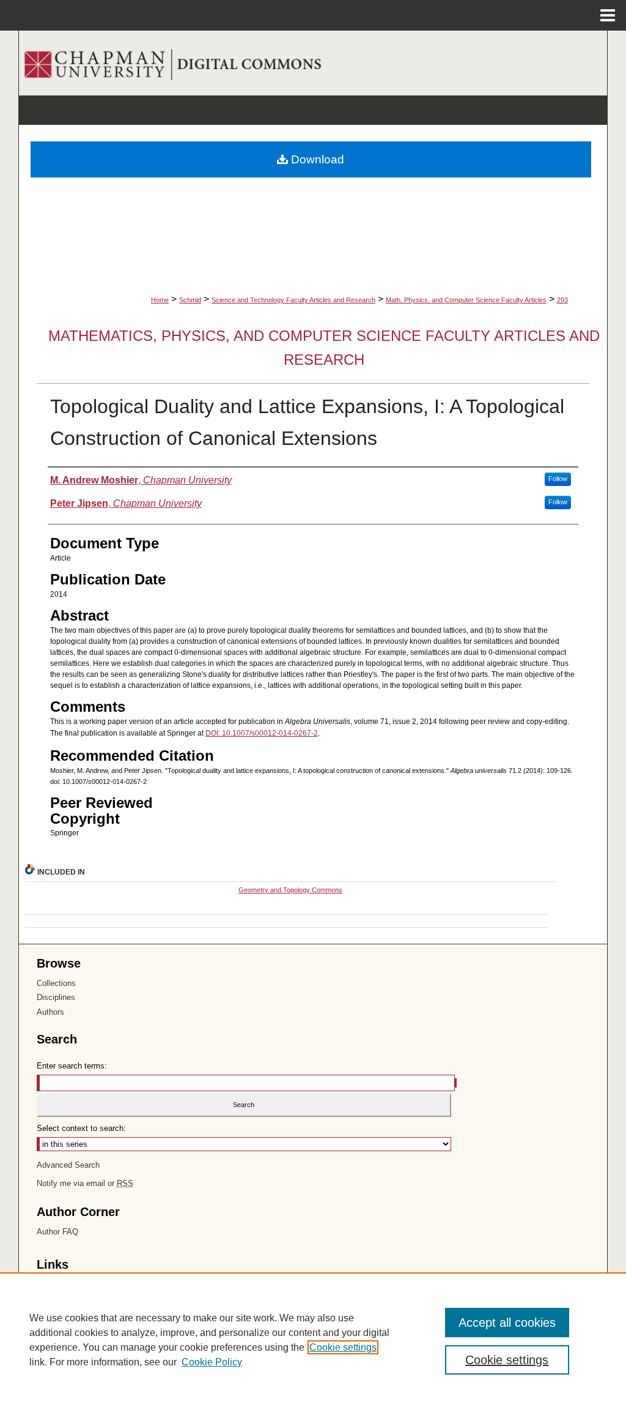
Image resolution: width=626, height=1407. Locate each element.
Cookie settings (343, 1347)
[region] (313, 1339)
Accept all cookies (507, 1322)
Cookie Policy (212, 1362)
